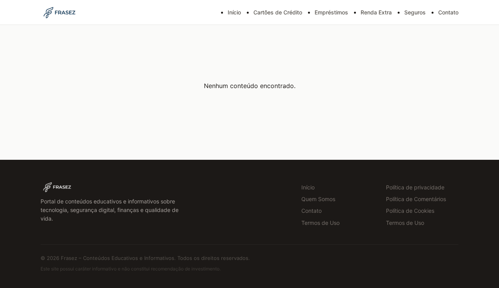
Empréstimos (331, 12)
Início (234, 12)
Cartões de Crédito (277, 12)
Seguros (415, 12)
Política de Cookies (410, 210)
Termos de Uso (320, 222)
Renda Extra (376, 12)
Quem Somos (318, 199)
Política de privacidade (415, 187)
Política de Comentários (416, 199)
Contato (448, 12)
